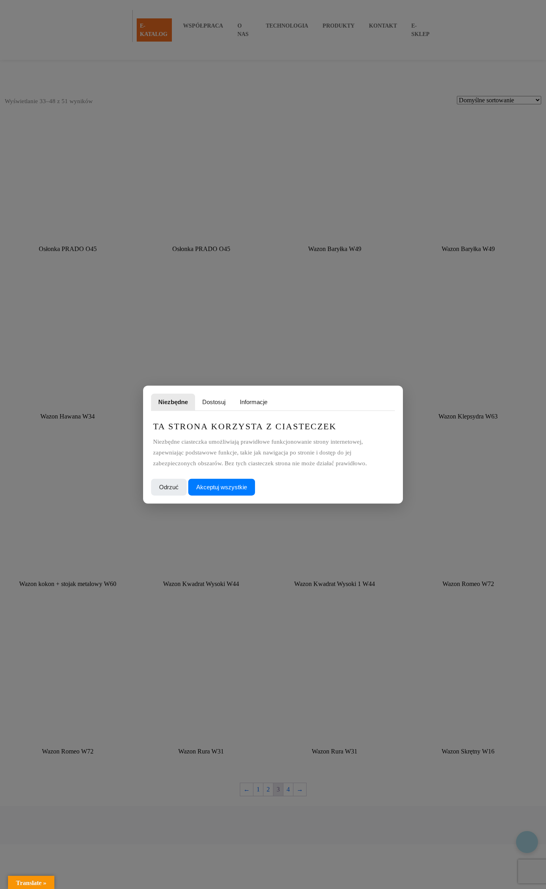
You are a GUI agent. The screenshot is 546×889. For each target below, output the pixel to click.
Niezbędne (173, 402)
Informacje (253, 402)
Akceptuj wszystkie (221, 486)
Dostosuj (213, 402)
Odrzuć (169, 486)
